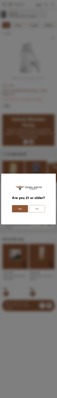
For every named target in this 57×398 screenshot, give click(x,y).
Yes (20, 208)
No (37, 208)
